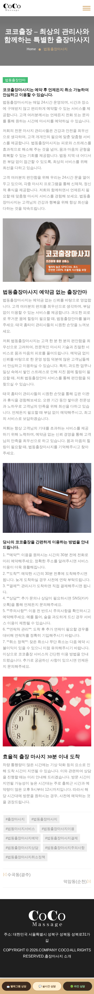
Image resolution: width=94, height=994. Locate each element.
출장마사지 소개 (58, 956)
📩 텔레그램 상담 (16, 986)
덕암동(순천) (75, 881)
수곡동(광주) (19, 874)
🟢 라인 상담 (77, 986)
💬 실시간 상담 (47, 986)
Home (31, 49)
